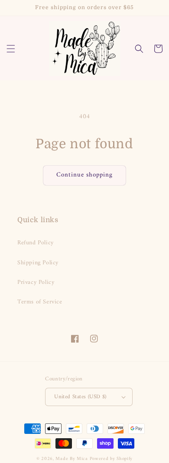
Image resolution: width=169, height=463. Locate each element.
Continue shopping (84, 175)
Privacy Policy (35, 282)
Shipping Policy (37, 262)
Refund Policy (35, 242)
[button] (10, 48)
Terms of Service (39, 301)
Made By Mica (71, 459)
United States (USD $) (80, 397)
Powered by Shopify (111, 459)
